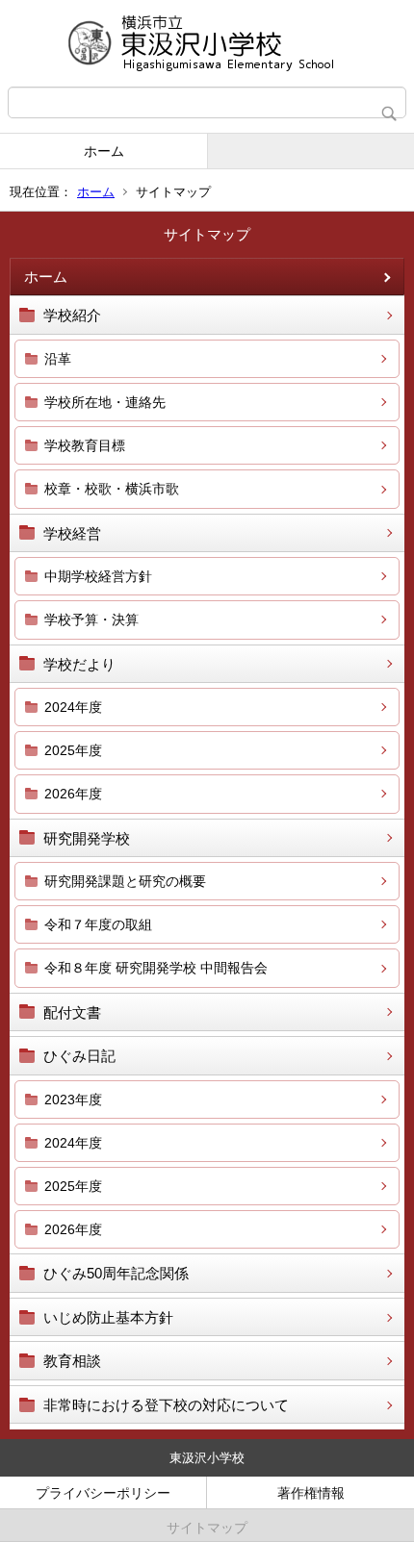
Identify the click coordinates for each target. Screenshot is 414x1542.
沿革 (57, 359)
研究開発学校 (86, 838)
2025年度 (73, 750)
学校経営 (72, 533)
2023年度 (73, 1099)
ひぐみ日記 (79, 1056)
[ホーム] (207, 43)
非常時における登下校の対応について (166, 1405)
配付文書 (72, 1012)
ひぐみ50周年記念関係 (116, 1273)
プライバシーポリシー (103, 1493)
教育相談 (72, 1360)
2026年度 (73, 793)
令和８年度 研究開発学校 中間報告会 (156, 967)
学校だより (79, 664)
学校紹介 (72, 315)
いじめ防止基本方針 (108, 1317)
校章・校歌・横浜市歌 (111, 488)
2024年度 (73, 707)
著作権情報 (311, 1493)
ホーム (104, 151)
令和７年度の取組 (98, 924)
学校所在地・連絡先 (105, 402)
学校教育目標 (84, 445)
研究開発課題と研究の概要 (125, 881)
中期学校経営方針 (98, 576)
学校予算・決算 (91, 619)
